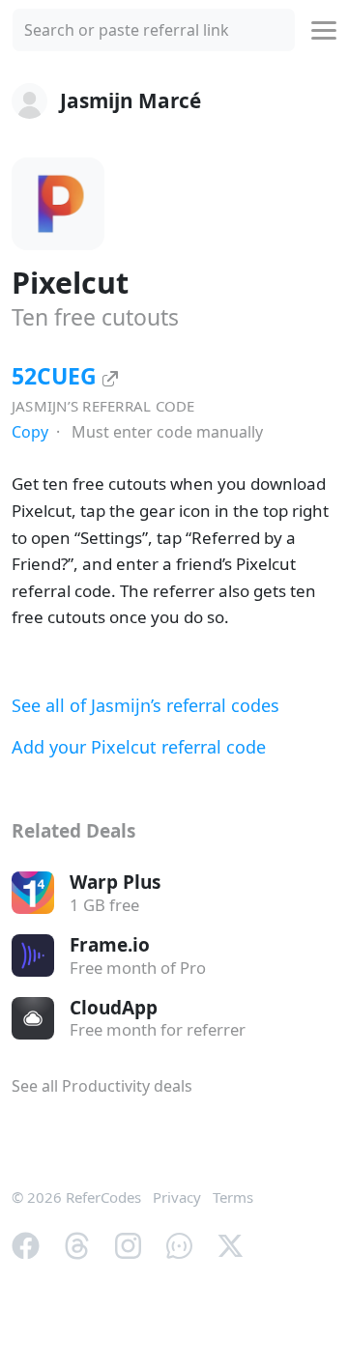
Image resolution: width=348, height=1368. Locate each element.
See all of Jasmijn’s (145, 705)
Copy (30, 431)
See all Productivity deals (102, 1086)
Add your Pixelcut (139, 746)
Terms (233, 1197)
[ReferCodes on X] (231, 1243)
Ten (95, 316)
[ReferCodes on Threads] (77, 1243)
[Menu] (323, 30)
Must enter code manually (167, 431)
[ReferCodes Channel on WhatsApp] (179, 1243)
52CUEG (57, 375)
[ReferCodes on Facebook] (26, 1243)
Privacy (177, 1197)
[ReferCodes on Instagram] (128, 1243)
